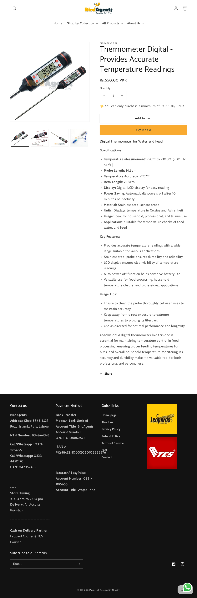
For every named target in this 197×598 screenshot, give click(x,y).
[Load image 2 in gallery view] (40, 138)
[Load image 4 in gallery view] (79, 138)
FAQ (104, 450)
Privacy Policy (111, 429)
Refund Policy (111, 436)
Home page (109, 415)
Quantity (105, 88)
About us (107, 422)
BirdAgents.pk (92, 590)
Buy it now (143, 130)
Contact (107, 457)
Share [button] (108, 373)
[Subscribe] (78, 563)
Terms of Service (113, 443)
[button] (14, 8)
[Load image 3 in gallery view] (59, 138)
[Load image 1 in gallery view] (20, 138)
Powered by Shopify (109, 590)
